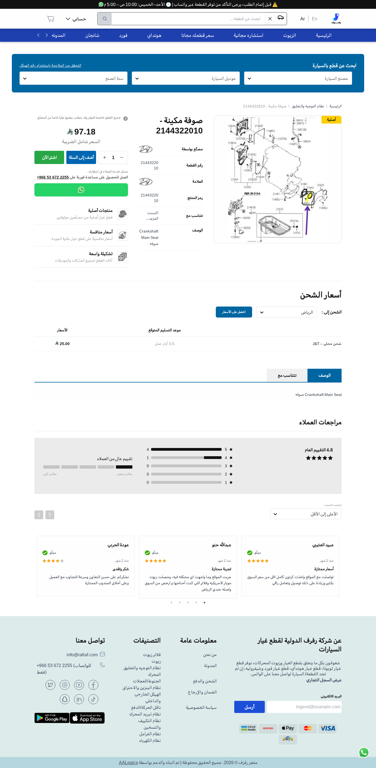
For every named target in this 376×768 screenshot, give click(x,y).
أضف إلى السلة (81, 157)
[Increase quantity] (105, 157)
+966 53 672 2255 (53, 177)
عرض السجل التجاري (324, 680)
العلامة (197, 181)
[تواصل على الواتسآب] (363, 755)
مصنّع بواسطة (192, 149)
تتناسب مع (194, 216)
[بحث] (105, 19)
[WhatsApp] (81, 189)
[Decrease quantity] (122, 157)
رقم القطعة (194, 165)
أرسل (250, 707)
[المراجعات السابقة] (38, 514)
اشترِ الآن (49, 157)
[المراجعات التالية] (49, 514)
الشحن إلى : (331, 312)
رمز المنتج (195, 198)
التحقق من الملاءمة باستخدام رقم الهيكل (50, 65)
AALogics (128, 762)
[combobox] (313, 312)
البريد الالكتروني (331, 696)
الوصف (197, 230)
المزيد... (152, 218)
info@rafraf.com (82, 654)
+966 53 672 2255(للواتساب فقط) (64, 668)
